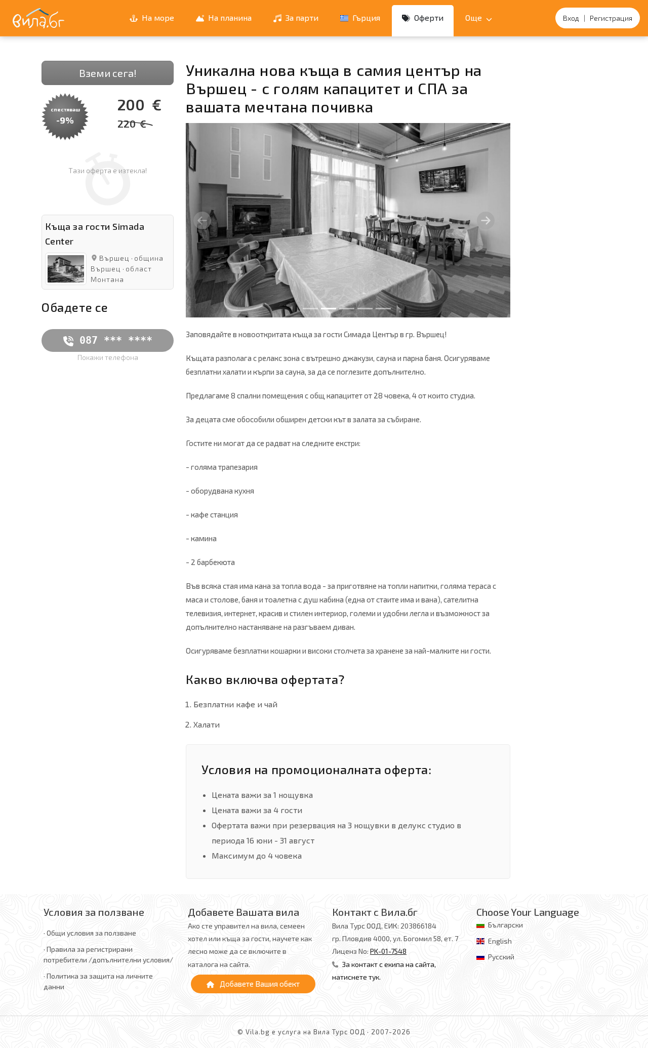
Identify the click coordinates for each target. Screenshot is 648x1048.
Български (505, 924)
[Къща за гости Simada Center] (66, 267)
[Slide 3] (346, 308)
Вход (571, 18)
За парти (301, 17)
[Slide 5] (383, 308)
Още (474, 17)
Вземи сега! (108, 73)
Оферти (427, 17)
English (500, 941)
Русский (501, 956)
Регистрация (611, 18)
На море (157, 17)
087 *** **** (112, 340)
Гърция (365, 17)
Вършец (114, 258)
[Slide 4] (365, 308)
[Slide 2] (328, 308)
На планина (229, 17)
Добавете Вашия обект (259, 983)
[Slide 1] (310, 308)
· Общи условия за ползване (90, 933)
